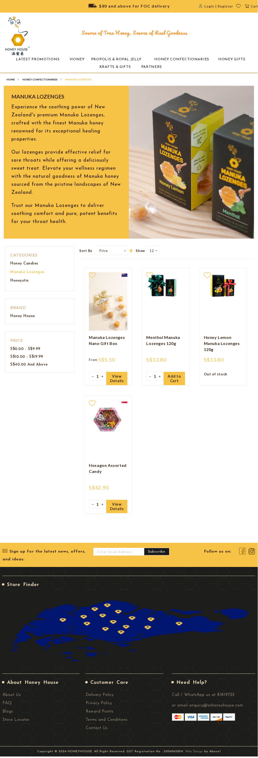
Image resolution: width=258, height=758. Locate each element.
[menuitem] (37, 59)
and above (29, 365)
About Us (12, 695)
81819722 (226, 695)
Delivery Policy (100, 695)
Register (225, 6)
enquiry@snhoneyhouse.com (216, 705)
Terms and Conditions (107, 720)
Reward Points (100, 711)
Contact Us (97, 728)
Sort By (85, 251)
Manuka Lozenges (27, 272)
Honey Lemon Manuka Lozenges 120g (222, 343)
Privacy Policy (99, 703)
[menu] (129, 63)
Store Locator (16, 720)
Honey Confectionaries (40, 79)
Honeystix (19, 281)
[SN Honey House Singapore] (18, 36)
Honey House (22, 316)
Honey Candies (24, 263)
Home (11, 79)
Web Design (194, 751)
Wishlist (242, 7)
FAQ (7, 703)
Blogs (8, 711)
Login (209, 6)
